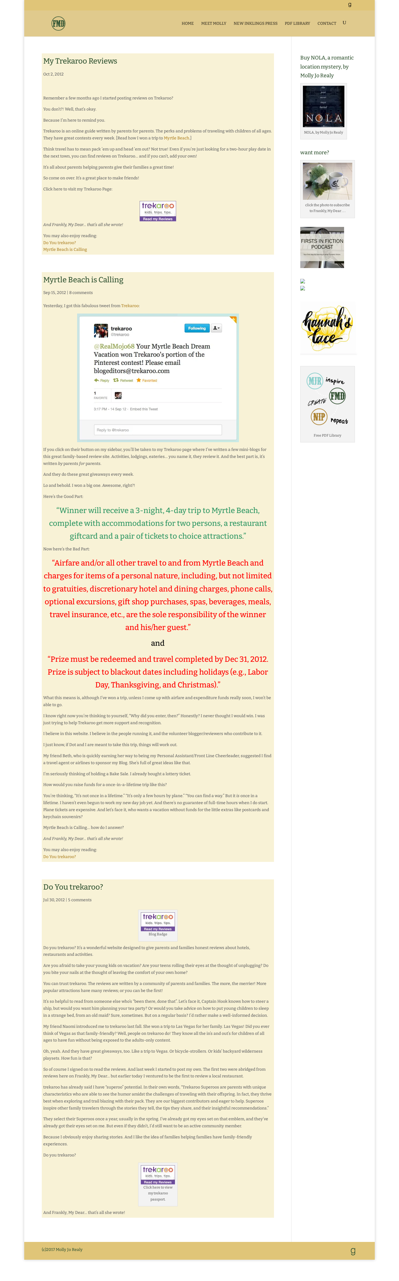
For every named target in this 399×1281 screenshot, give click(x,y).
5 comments (80, 899)
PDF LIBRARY (297, 23)
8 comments (81, 292)
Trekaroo (130, 305)
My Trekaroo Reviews (80, 61)
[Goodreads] (349, 6)
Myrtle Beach (176, 138)
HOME (188, 23)
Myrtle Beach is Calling (65, 249)
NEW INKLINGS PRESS (255, 23)
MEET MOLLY (213, 23)
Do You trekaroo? (59, 242)
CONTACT (327, 23)
